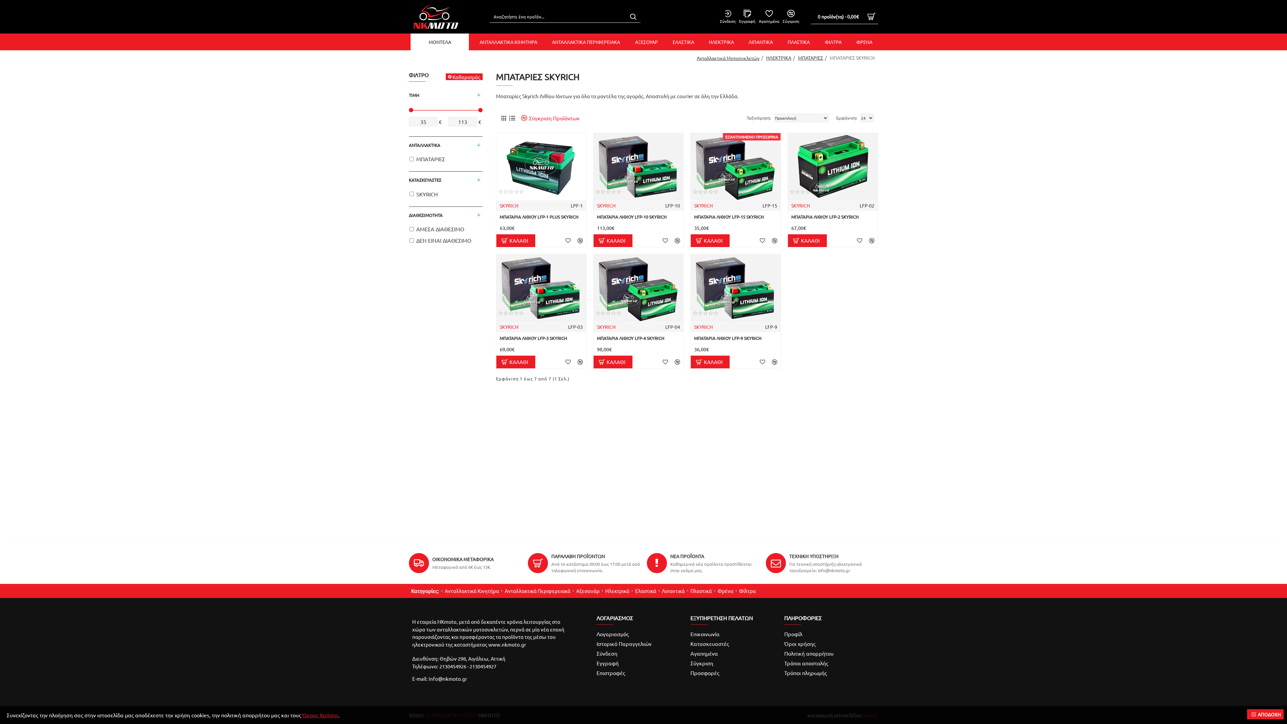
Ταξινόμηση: (759, 118)
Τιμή (414, 95)
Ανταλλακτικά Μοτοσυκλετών (728, 58)
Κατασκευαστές (425, 180)
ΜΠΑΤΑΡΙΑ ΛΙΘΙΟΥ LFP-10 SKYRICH (632, 217)
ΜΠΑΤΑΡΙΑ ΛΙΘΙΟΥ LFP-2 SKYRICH (825, 217)
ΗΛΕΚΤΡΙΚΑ (778, 58)
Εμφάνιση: (846, 118)
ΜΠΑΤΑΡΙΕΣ (810, 58)
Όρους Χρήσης (320, 715)
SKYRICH (509, 205)
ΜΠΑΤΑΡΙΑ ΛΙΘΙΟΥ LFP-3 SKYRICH (533, 338)
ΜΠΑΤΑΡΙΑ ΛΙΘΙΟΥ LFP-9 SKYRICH (727, 338)
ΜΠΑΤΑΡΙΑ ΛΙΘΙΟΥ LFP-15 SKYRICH (729, 217)
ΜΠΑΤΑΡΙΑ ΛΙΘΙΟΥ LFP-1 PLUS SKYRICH (539, 217)
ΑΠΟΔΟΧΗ (1269, 714)
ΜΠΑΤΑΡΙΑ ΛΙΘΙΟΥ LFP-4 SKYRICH (630, 338)
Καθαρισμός (466, 77)
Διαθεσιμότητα (426, 215)
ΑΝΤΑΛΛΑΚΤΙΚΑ (424, 145)
